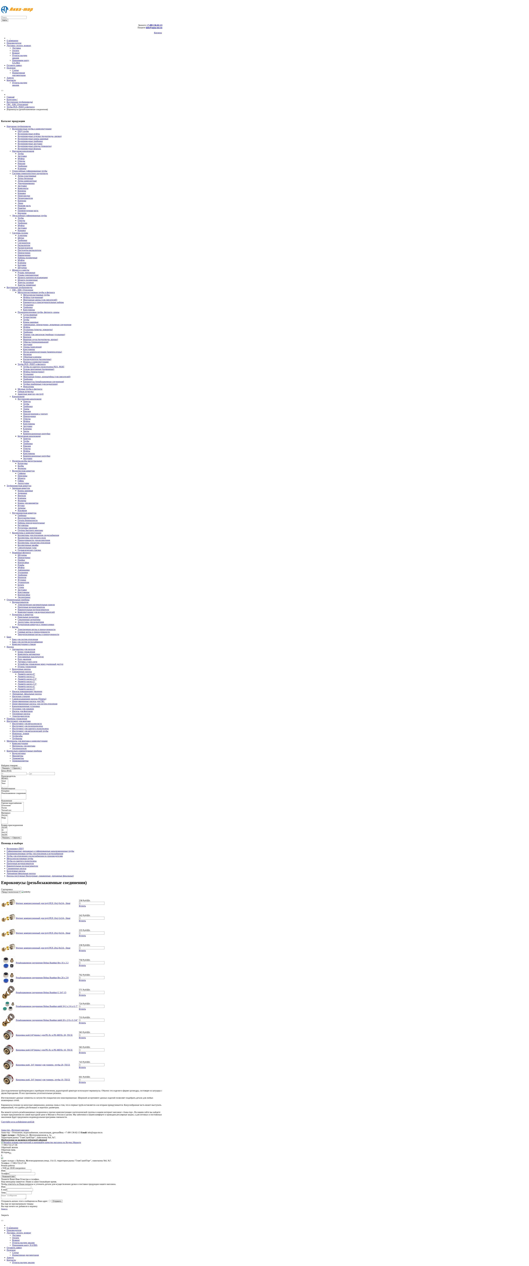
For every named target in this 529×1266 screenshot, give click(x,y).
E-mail (4, 1189)
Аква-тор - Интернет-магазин (15, 1130)
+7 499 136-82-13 (154, 25)
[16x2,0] (4, 832)
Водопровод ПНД (15, 848)
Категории (12, 99)
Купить (82, 906)
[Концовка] (13, 791)
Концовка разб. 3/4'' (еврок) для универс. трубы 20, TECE (43, 1065)
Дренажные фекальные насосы (21, 873)
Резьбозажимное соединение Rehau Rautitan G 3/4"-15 (41, 992)
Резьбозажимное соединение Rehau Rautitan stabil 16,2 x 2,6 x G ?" (47, 1006)
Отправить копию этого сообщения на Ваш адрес (24, 1201)
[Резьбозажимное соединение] (13, 793)
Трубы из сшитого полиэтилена (22, 861)
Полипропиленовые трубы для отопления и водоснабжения (35, 853)
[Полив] (12, 808)
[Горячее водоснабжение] (12, 803)
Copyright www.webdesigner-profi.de (17, 1122)
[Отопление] (12, 805)
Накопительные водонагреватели (22, 866)
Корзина (158, 33)
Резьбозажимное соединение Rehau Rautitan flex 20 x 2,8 (42, 977)
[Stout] (4, 781)
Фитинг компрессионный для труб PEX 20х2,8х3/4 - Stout (43, 948)
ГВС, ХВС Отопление (17, 104)
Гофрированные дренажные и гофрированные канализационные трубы (40, 851)
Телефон (5, 1173)
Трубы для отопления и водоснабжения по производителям (35, 856)
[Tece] (4, 783)
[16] (4, 830)
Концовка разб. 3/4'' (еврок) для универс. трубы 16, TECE (43, 1079)
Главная (10, 97)
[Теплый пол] (12, 810)
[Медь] (4, 818)
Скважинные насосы (16, 868)
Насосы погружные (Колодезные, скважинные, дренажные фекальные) (40, 876)
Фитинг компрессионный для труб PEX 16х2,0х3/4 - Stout (43, 903)
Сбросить (16, 768)
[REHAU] (4, 779)
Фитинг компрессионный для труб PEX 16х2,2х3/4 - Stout (43, 918)
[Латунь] (4, 815)
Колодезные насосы (16, 871)
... (28, 773)
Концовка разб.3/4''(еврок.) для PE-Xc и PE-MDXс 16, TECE (44, 1050)
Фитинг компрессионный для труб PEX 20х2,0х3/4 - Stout (43, 933)
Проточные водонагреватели (20, 863)
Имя (3, 1170)
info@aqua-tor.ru (154, 27)
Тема (3, 1192)
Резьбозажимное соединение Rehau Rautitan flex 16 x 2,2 (42, 963)
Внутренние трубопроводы (19, 102)
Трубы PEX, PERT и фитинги (21, 107)
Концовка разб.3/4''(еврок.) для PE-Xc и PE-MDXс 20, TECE (44, 1035)
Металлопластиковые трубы (20, 858)
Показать (6, 768)
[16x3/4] (4, 835)
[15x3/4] (4, 828)
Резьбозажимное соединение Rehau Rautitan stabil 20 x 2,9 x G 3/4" (47, 1020)
